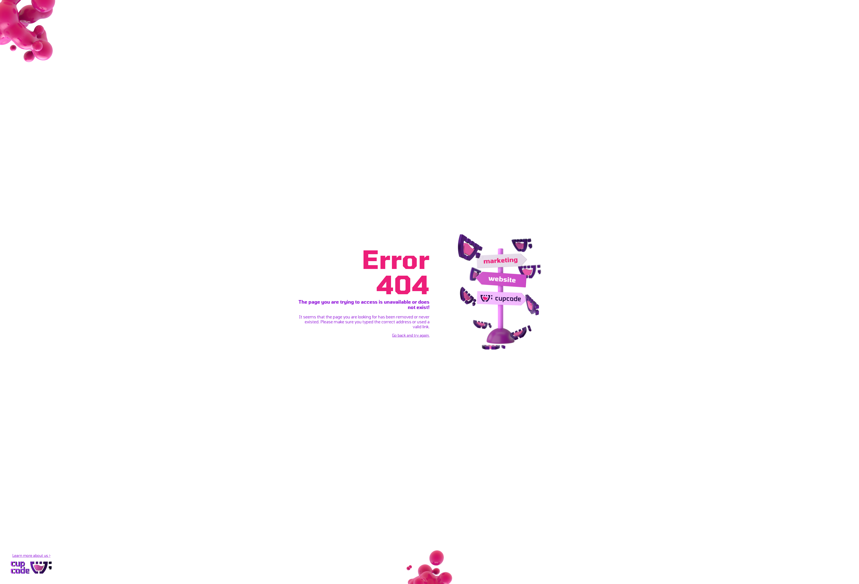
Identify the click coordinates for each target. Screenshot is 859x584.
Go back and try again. (411, 335)
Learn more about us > (31, 555)
